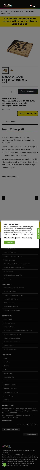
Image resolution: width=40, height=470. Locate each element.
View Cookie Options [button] (12, 238)
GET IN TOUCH (38, 233)
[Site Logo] (8, 5)
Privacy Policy (27, 238)
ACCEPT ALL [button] (9, 242)
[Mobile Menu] (35, 6)
